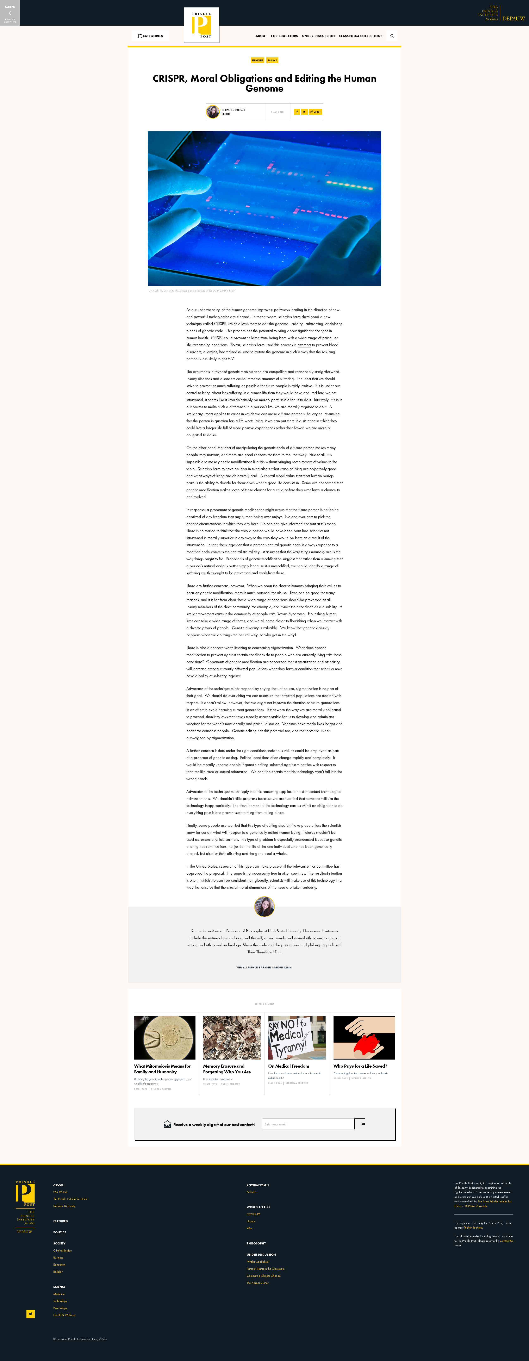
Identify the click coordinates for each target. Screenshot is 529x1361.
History (251, 1221)
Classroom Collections (360, 36)
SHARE (317, 112)
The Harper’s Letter (257, 1283)
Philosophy (256, 1243)
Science (272, 60)
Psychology (60, 1308)
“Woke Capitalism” (258, 1262)
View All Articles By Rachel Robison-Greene (264, 967)
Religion (58, 1271)
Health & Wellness (64, 1315)
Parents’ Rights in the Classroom (266, 1269)
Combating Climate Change (264, 1276)
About (261, 36)
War (249, 1228)
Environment (258, 1185)
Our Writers (60, 1192)
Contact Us (506, 1241)
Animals (251, 1192)
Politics (59, 1232)
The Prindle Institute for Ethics (70, 1199)
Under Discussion (318, 36)
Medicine (257, 60)
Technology (60, 1301)
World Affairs (258, 1207)
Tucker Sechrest (473, 1227)
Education (59, 1264)
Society (59, 1243)
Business (58, 1257)
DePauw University (64, 1206)
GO (363, 1124)
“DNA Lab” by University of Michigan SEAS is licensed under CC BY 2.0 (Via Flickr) (192, 290)
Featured (60, 1221)
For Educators (284, 36)
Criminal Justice (62, 1250)
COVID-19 (253, 1214)
